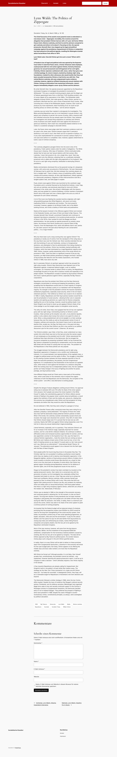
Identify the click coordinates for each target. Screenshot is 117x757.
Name (36, 661)
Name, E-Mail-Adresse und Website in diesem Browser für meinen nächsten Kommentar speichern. (57, 685)
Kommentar (38, 643)
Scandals (46, 607)
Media (68, 604)
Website (36, 676)
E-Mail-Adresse (39, 669)
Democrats (53, 604)
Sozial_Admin (48, 26)
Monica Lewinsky (77, 604)
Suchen (105, 3)
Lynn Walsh (61, 604)
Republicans (38, 607)
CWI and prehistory (58, 26)
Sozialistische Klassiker (16, 3)
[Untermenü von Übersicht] (49, 3)
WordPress (18, 747)
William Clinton (67, 607)
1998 (36, 604)
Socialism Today (56, 607)
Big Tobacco (44, 604)
